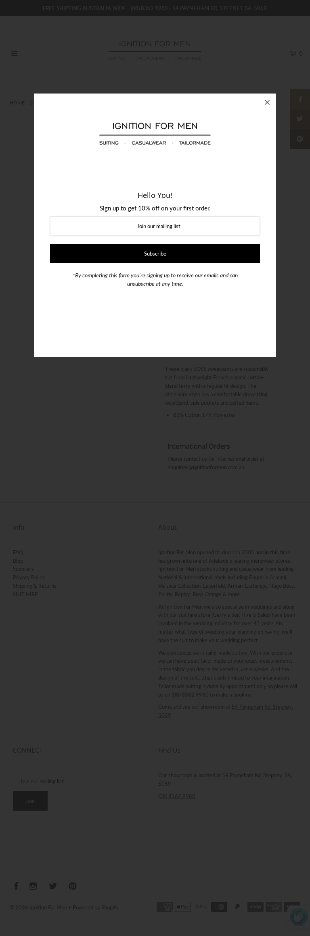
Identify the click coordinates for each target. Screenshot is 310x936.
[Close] (267, 102)
